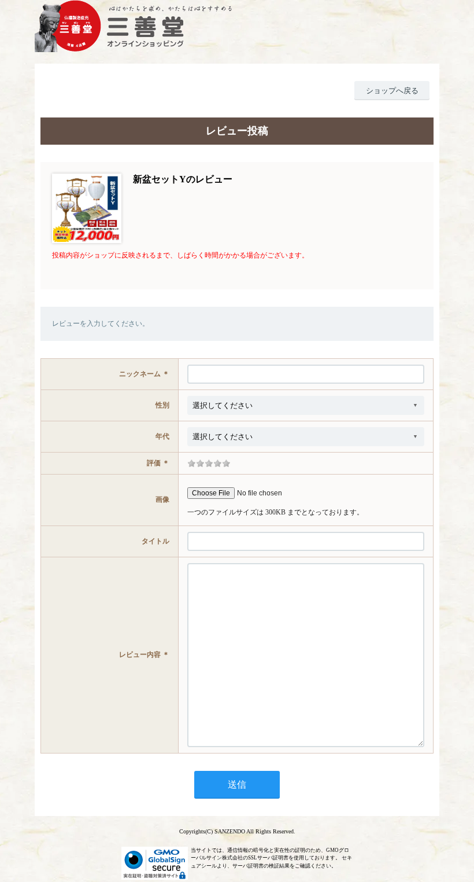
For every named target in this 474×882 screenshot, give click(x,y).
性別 (162, 405)
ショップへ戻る (392, 90)
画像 (162, 499)
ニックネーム (140, 374)
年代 (162, 436)
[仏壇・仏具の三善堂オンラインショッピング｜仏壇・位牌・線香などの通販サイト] (237, 26)
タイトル (155, 541)
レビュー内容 (140, 655)
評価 (154, 463)
